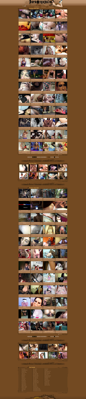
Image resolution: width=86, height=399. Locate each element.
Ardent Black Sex (36, 381)
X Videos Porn (46, 381)
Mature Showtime (47, 373)
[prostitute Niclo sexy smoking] (25, 66)
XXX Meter (46, 378)
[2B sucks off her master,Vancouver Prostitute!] (25, 306)
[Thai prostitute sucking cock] (49, 209)
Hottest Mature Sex (47, 371)
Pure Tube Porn (35, 374)
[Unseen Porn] (61, 18)
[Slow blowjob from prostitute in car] (49, 18)
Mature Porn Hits (47, 372)
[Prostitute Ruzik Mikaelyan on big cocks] (25, 318)
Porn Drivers (43, 351)
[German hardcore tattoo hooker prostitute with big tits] (49, 138)
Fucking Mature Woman (37, 390)
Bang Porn (33, 179)
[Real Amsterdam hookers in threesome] (49, 197)
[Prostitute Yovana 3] (49, 233)
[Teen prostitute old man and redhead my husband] (25, 330)
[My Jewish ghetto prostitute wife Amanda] (25, 126)
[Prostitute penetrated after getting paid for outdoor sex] (37, 197)
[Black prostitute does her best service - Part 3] (37, 138)
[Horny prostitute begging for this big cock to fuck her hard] (61, 126)
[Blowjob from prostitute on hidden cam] (25, 30)
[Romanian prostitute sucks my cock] (25, 245)
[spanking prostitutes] (61, 233)
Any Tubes (24, 171)
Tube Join (62, 171)
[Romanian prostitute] (49, 66)
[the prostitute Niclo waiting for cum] (37, 150)
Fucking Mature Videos (37, 389)
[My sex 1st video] (61, 209)
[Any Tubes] (61, 197)
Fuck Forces (33, 351)
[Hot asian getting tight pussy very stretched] (25, 221)
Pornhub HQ (24, 351)
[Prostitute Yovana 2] (37, 221)
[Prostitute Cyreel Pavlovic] (61, 221)
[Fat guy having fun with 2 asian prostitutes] (49, 150)
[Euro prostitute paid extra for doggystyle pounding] (37, 114)
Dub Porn (43, 179)
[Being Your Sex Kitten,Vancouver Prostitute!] (61, 294)
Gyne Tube (35, 371)
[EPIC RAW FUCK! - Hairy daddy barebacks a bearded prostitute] (49, 78)
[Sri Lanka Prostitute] (37, 330)
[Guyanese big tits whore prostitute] (37, 90)
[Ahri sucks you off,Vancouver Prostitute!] (37, 318)
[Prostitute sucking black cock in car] (25, 18)
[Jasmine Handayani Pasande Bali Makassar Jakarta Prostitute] (49, 330)
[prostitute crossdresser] (61, 90)
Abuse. (35, 398)
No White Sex (35, 386)
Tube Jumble (62, 351)
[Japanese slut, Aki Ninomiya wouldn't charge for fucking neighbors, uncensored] (61, 42)
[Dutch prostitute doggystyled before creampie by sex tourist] (61, 306)
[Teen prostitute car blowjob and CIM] (49, 30)
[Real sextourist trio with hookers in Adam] (49, 114)
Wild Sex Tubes (33, 359)
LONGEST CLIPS (43, 157)
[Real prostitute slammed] (25, 209)
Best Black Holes (36, 382)
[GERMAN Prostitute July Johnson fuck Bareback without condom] (37, 42)
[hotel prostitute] (37, 54)
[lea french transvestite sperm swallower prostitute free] (25, 78)
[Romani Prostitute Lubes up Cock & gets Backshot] (61, 245)
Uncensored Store (33, 171)
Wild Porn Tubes (24, 359)
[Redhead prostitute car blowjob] (37, 30)
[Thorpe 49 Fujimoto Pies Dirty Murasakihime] (37, 245)
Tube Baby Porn (35, 380)
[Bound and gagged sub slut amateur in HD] (49, 102)
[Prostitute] (49, 318)
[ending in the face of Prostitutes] (37, 306)
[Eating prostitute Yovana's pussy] (49, 221)
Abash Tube (53, 359)
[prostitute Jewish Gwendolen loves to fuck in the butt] (61, 138)
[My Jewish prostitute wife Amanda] (25, 294)
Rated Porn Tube (35, 375)
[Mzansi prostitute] (25, 138)
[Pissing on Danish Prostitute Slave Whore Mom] (61, 78)
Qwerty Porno (53, 351)
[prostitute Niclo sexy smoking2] (49, 54)
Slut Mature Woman (47, 375)
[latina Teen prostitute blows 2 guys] (25, 114)
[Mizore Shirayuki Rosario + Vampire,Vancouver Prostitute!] (49, 294)
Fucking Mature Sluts (36, 388)
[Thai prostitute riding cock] (37, 209)
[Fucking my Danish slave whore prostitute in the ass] (25, 90)
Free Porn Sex (46, 382)
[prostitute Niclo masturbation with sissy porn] (61, 150)
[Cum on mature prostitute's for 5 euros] (61, 102)
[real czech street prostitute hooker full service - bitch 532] (25, 102)
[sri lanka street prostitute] (25, 233)
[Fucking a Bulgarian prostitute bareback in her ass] (37, 78)
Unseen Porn (43, 171)
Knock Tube (35, 372)
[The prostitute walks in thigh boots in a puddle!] (61, 30)
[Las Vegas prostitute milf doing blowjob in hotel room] (37, 102)
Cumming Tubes (35, 387)
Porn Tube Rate (35, 373)
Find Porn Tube (46, 383)
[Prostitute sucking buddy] (37, 18)
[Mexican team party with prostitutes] (61, 330)
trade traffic (37, 397)
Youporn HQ (43, 359)
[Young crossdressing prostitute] (49, 42)
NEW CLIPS (38, 157)
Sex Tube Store (35, 378)
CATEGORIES (30, 157)
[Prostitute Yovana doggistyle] (37, 233)
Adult (63, 359)
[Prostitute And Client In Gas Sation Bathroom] (37, 294)
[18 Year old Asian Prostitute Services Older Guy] (61, 114)
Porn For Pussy (47, 380)
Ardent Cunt (24, 179)
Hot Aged (45, 370)
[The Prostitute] (37, 66)
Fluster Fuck (53, 179)
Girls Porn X (46, 379)
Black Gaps (35, 383)
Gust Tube (34, 370)
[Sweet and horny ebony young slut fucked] (49, 126)
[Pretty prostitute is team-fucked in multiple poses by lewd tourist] (49, 245)
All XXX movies (52, 171)
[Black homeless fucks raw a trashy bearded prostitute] (61, 54)
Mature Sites (46, 374)
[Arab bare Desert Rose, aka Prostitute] (25, 42)
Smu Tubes (35, 379)
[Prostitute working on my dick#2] (49, 90)
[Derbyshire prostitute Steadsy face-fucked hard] (25, 54)
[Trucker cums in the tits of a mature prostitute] (25, 197)
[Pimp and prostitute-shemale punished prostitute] (49, 306)
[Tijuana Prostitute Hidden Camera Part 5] (61, 318)
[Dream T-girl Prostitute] (37, 126)
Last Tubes (62, 179)
